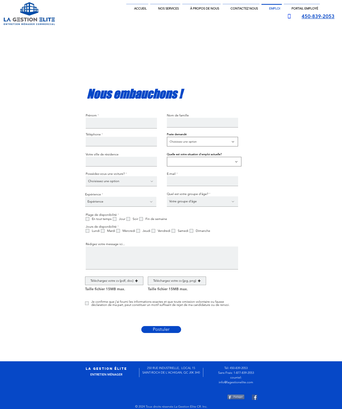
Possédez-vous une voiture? (105, 173)
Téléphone (93, 134)
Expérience (93, 194)
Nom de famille (178, 115)
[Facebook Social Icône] (254, 397)
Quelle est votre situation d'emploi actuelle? (194, 154)
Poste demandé (177, 134)
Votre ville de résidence (102, 154)
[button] (114, 281)
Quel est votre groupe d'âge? (187, 194)
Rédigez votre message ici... (105, 244)
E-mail (171, 173)
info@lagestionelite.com (236, 382)
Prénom (91, 115)
